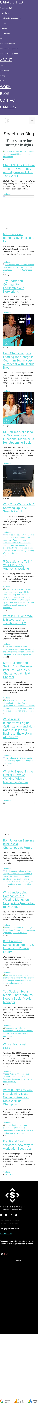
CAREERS (8, 107)
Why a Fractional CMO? (14, 1046)
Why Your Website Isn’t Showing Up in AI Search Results (19, 507)
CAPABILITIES (11, 2)
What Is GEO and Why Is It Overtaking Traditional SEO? (18, 619)
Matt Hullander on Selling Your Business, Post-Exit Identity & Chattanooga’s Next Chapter (18, 670)
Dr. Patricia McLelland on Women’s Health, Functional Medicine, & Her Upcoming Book (18, 437)
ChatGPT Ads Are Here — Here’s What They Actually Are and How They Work (19, 170)
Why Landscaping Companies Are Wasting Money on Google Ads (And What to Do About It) (19, 899)
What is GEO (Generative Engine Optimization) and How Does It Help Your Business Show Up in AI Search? (19, 728)
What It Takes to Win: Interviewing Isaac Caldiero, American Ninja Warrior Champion (18, 1097)
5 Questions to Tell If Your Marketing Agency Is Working (17, 565)
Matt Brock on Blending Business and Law (18, 237)
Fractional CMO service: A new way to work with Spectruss (18, 1145)
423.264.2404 (6, 1234)
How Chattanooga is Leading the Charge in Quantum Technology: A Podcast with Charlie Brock (18, 360)
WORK (5, 87)
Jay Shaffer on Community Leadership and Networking (13, 286)
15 (10, 1175)
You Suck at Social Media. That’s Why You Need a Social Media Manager (18, 997)
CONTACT (8, 100)
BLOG (5, 93)
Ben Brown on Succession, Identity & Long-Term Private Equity (18, 946)
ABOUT (6, 60)
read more (7, 194)
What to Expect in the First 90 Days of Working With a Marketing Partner (18, 777)
